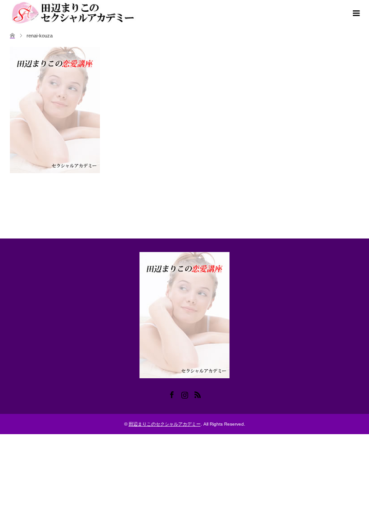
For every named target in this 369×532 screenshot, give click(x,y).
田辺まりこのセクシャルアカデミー (165, 424)
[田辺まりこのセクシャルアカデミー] (77, 13)
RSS (197, 394)
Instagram (184, 394)
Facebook (171, 394)
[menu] (355, 13)
